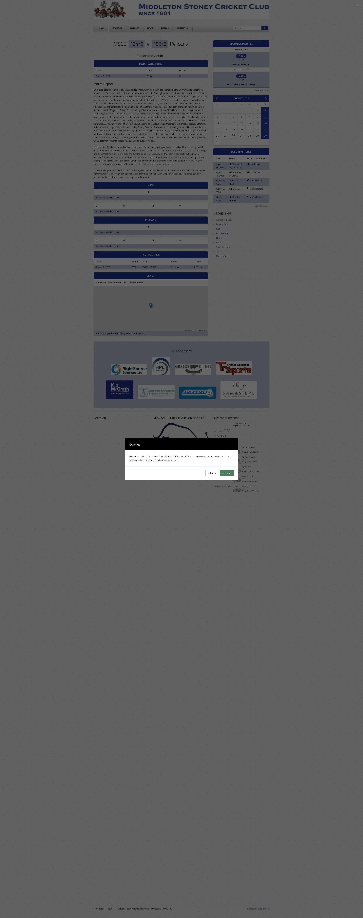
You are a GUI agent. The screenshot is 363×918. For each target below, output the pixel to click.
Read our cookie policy (165, 460)
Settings (212, 473)
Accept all (226, 473)
